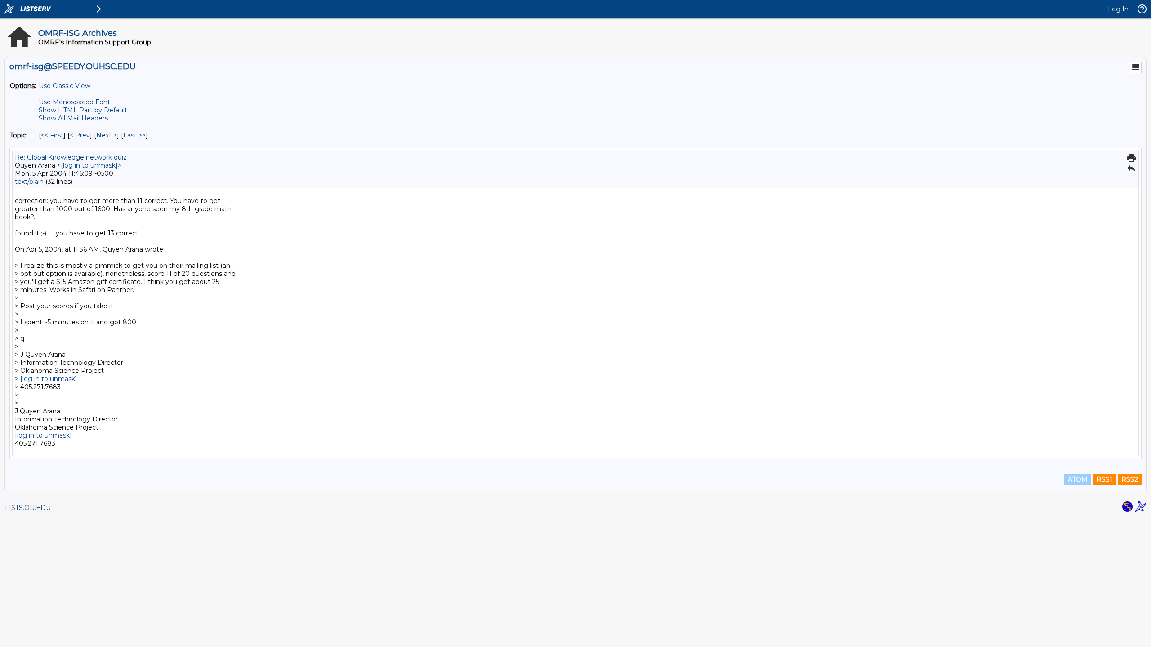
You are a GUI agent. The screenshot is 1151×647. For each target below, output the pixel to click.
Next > (106, 135)
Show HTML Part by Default (83, 110)
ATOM (1078, 479)
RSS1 (1104, 479)
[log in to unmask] (89, 165)
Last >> (134, 135)
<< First (52, 135)
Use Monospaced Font (74, 102)
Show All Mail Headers (73, 118)
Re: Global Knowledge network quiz (71, 157)
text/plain (29, 181)
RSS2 (1129, 479)
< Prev (80, 135)
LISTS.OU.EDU (28, 508)
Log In (1118, 9)
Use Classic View (64, 86)
